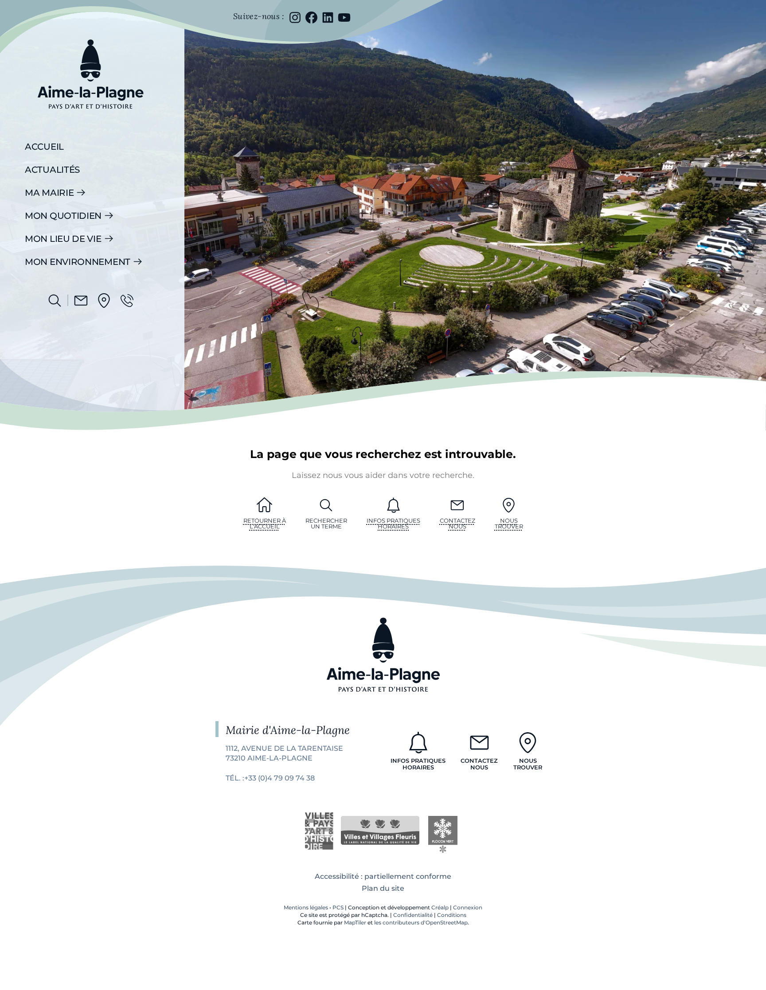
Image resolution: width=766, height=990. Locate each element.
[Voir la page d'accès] (104, 300)
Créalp (440, 907)
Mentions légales (306, 907)
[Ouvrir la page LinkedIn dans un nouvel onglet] (327, 17)
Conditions (451, 915)
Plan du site (383, 888)
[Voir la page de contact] (80, 300)
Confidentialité (413, 915)
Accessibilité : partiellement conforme (383, 876)
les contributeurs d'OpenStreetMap (421, 922)
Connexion (467, 907)
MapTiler (355, 922)
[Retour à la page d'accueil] (90, 115)
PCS (338, 907)
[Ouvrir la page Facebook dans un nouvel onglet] (311, 17)
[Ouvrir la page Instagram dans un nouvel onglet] (295, 17)
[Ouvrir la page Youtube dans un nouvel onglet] (344, 17)
